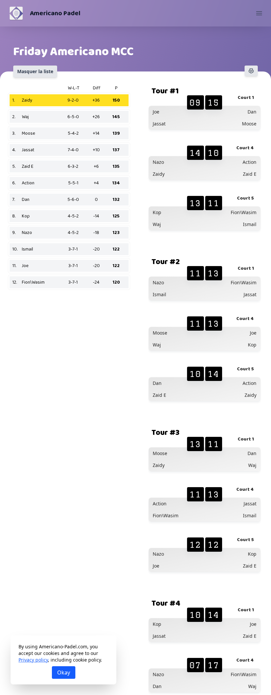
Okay (63, 672)
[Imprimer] (251, 71)
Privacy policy (33, 660)
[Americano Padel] (16, 13)
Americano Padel (55, 13)
